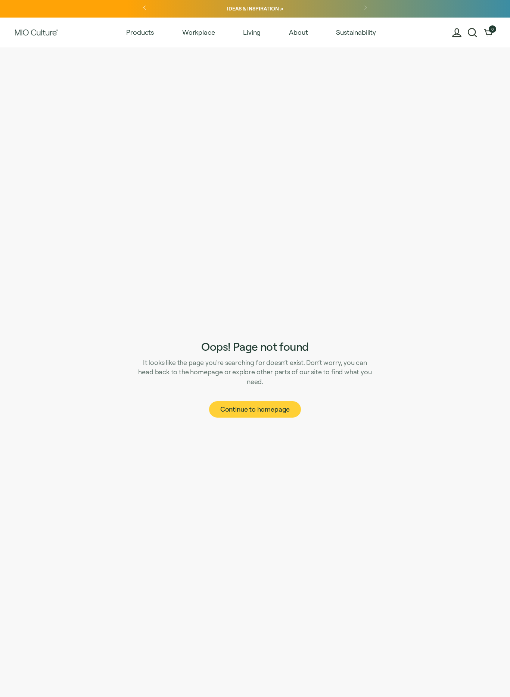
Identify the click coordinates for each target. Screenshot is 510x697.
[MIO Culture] (36, 32)
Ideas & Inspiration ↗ (255, 8)
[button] (472, 32)
